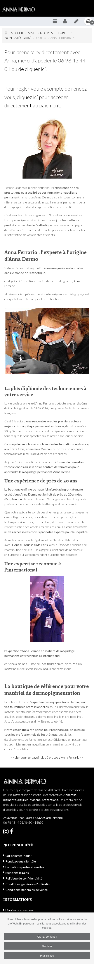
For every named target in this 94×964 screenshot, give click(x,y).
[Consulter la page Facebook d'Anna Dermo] (6, 832)
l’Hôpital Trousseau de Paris (29, 545)
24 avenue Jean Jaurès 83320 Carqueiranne (33, 817)
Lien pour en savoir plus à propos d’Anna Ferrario (47, 757)
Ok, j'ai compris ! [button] (47, 936)
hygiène (35, 800)
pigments (9, 800)
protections (50, 800)
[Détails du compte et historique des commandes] (76, 21)
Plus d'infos (47, 955)
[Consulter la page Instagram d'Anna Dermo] (11, 832)
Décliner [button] (47, 946)
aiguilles (22, 800)
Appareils (69, 795)
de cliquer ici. (33, 69)
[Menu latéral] (55, 21)
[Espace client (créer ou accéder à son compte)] (65, 21)
